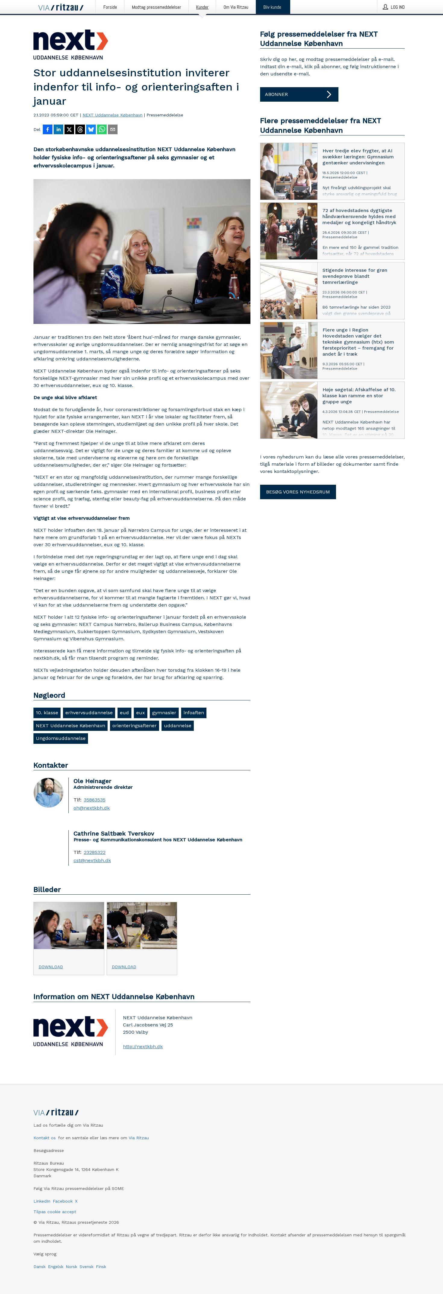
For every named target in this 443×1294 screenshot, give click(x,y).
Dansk (39, 1266)
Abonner (276, 94)
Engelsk (55, 1266)
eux (140, 712)
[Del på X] (69, 130)
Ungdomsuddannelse (61, 738)
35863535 (94, 800)
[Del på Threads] (80, 130)
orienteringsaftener (134, 725)
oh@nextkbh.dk (92, 808)
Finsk (101, 1266)
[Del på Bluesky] (91, 130)
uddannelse (177, 725)
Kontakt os (44, 1137)
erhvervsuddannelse (89, 712)
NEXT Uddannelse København (113, 115)
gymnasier (164, 712)
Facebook (63, 1201)
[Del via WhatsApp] (102, 130)
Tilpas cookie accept (54, 1211)
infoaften (194, 712)
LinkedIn (41, 1201)
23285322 (94, 852)
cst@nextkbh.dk (92, 860)
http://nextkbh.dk (143, 1046)
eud (124, 712)
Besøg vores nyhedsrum (298, 492)
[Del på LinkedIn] (58, 130)
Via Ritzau (139, 1137)
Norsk (71, 1266)
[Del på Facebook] (47, 130)
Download (51, 966)
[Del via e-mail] (113, 130)
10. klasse (47, 712)
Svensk (86, 1266)
